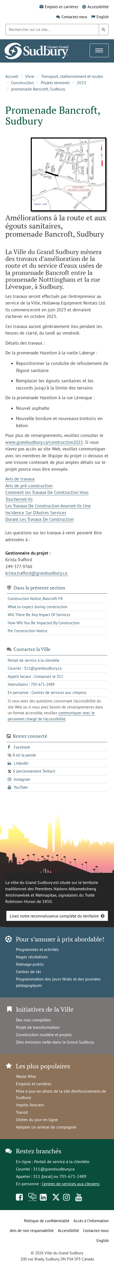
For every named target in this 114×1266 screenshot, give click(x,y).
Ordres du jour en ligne (37, 1119)
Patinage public (30, 964)
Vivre (29, 76)
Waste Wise (26, 1076)
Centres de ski (28, 971)
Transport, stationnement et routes (72, 76)
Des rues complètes (33, 1019)
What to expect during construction (37, 606)
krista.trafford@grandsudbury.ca (36, 573)
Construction (22, 82)
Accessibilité (98, 6)
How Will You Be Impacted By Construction (44, 622)
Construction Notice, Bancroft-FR (35, 598)
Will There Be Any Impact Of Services (39, 614)
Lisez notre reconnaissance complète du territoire (54, 915)
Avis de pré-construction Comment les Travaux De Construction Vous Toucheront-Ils (47, 492)
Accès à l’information (91, 1220)
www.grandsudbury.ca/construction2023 (44, 442)
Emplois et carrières (61, 6)
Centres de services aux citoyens (71, 1183)
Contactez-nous (74, 16)
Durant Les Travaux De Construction (39, 519)
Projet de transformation (38, 1027)
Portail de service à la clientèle (61, 1161)
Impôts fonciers (30, 1104)
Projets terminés (55, 82)
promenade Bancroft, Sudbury (38, 89)
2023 (81, 82)
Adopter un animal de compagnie (46, 1127)
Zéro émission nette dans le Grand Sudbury (55, 1042)
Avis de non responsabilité (32, 1230)
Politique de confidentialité (46, 1220)
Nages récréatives (32, 956)
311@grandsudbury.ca (53, 1169)
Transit (22, 1112)
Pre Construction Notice (27, 630)
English (103, 16)
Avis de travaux (20, 479)
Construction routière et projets (44, 1034)
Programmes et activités (37, 949)
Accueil (11, 76)
